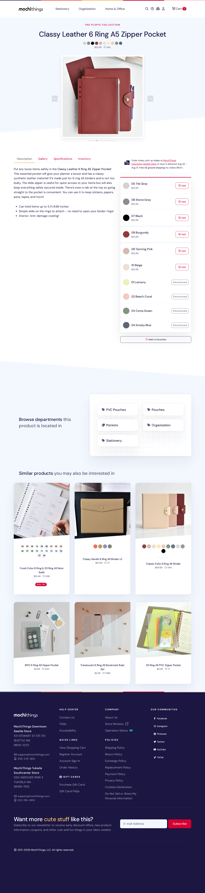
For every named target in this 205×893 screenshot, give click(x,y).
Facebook (163, 718)
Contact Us (66, 717)
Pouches (158, 410)
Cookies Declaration (118, 787)
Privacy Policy (114, 780)
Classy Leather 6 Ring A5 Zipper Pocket (102, 34)
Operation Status (117, 730)
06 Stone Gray (141, 200)
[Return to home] (31, 9)
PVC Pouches (116, 410)
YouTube (162, 749)
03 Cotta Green (141, 311)
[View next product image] (150, 99)
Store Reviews (114, 724)
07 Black (137, 216)
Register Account (70, 754)
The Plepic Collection (102, 24)
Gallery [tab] (43, 159)
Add (185, 185)
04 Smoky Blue (141, 325)
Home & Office (115, 9)
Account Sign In (69, 761)
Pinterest (162, 733)
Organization (87, 9)
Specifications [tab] (63, 159)
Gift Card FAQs (69, 791)
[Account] (163, 9)
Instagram (163, 726)
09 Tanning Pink (142, 249)
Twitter (161, 741)
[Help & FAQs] (152, 9)
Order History (68, 767)
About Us (111, 717)
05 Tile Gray (139, 184)
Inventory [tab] (84, 159)
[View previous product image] (55, 99)
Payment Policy (115, 774)
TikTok (161, 757)
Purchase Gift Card (72, 785)
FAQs (62, 724)
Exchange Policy (115, 761)
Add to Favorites (157, 339)
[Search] (147, 9)
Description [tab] (24, 159)
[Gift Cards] (158, 9)
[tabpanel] (64, 192)
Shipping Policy (115, 748)
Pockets (112, 425)
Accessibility (67, 730)
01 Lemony (138, 282)
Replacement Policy (118, 767)
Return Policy (113, 754)
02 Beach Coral (141, 296)
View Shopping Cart (72, 748)
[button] (102, 96)
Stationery (62, 9)
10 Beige (136, 265)
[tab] (89, 140)
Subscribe (182, 824)
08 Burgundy (140, 233)
